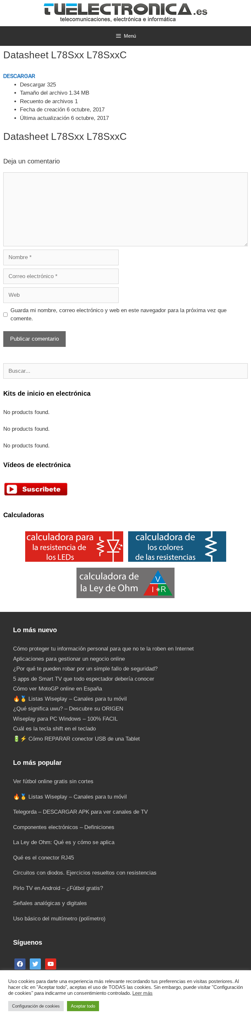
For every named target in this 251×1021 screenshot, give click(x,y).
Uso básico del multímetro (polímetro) (59, 919)
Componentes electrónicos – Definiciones (63, 827)
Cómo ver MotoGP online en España (57, 689)
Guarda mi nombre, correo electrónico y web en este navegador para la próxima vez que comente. (118, 314)
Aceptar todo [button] (83, 1006)
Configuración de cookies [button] (36, 1006)
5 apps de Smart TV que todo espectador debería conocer (83, 679)
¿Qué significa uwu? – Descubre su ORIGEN (68, 709)
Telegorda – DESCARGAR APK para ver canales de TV (80, 812)
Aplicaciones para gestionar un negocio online (69, 659)
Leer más (142, 993)
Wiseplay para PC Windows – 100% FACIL (65, 719)
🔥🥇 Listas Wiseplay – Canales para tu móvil (70, 699)
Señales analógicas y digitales (50, 903)
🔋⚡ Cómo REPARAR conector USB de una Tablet (76, 739)
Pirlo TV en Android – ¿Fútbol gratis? (58, 888)
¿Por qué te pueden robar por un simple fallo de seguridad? (85, 669)
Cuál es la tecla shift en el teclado (54, 729)
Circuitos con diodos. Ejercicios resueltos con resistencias (85, 873)
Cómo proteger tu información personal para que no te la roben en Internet (103, 649)
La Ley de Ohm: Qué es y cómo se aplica (63, 842)
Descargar (19, 76)
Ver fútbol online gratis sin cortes (53, 781)
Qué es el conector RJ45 (43, 858)
